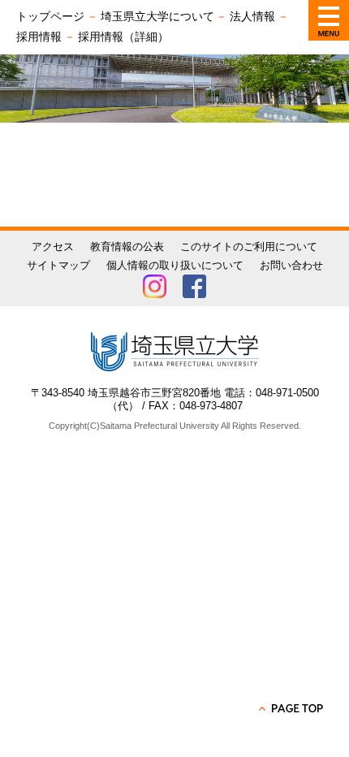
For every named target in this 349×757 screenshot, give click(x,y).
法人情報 (252, 16)
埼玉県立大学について (157, 16)
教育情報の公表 (127, 246)
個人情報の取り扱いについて (174, 265)
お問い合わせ (291, 265)
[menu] (328, 20)
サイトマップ (58, 265)
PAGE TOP (292, 708)
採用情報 (39, 36)
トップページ (50, 16)
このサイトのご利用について (248, 246)
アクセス (53, 246)
